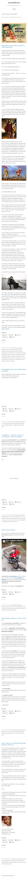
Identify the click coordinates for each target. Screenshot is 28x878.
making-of (6, 357)
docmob (23, 354)
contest (16, 731)
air (10, 731)
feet (2, 733)
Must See (15, 349)
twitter (10, 425)
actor (20, 352)
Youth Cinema (11, 352)
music (13, 357)
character (24, 352)
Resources (4, 351)
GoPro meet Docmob (8, 530)
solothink (11, 351)
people (16, 357)
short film (11, 359)
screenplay (4, 359)
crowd (13, 423)
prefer (19, 518)
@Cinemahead (5, 440)
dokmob (16, 608)
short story (21, 423)
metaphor (16, 518)
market (11, 349)
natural (9, 733)
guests (8, 349)
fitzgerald (17, 423)
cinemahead (4, 354)
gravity (7, 518)
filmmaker (9, 356)
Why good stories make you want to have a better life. (13, 46)
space (5, 519)
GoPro (20, 608)
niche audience (5, 862)
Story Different (17, 351)
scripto (7, 351)
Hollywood (13, 356)
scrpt (8, 359)
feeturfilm (6, 733)
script (3, 519)
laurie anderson (19, 356)
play (12, 733)
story (14, 359)
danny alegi (14, 521)
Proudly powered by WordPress (8, 875)
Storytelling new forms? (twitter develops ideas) (14, 370)
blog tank (16, 347)
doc (23, 606)
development (19, 354)
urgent (22, 359)
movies (10, 357)
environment (21, 731)
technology (16, 862)
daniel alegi (13, 354)
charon (22, 516)
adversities (17, 516)
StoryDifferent (14, 3)
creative (9, 354)
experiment (4, 356)
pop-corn (20, 357)
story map (18, 519)
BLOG (13, 347)
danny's (20, 347)
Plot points (19, 349)
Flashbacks (4, 349)
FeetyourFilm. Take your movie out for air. (14, 619)
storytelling (18, 359)
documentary (12, 608)
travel (23, 608)
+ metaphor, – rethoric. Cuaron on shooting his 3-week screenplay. (13, 436)
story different (13, 519)
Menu (14, 8)
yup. (2, 459)
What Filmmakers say (6, 516)
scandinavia (10, 862)
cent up (13, 731)
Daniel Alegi (12, 361)
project (23, 357)
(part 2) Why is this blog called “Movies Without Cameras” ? (14, 744)
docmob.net (14, 576)
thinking (20, 862)
